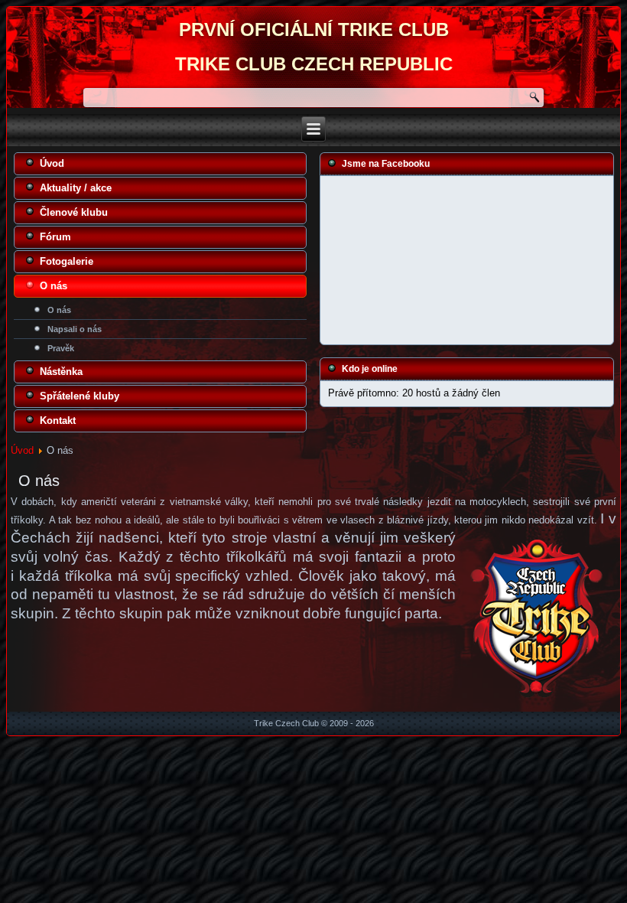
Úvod (52, 163)
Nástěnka (61, 371)
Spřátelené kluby (79, 396)
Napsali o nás (74, 329)
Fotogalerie (66, 261)
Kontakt (58, 420)
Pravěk (60, 348)
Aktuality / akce (76, 188)
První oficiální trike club (314, 29)
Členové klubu (74, 212)
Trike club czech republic (314, 64)
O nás (53, 286)
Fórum (55, 237)
